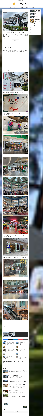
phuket (13, 361)
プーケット (22, 361)
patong (11, 361)
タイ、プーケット (4, 361)
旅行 (3, 362)
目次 (14, 40)
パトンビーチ (19, 361)
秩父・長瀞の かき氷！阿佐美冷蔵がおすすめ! (22, 349)
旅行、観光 (8, 361)
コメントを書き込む (15, 411)
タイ (16, 361)
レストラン (25, 361)
